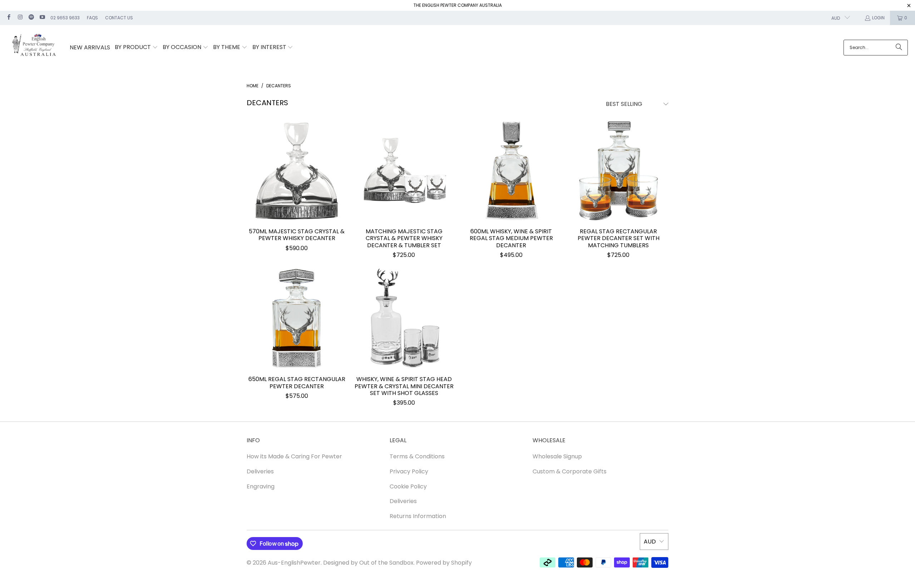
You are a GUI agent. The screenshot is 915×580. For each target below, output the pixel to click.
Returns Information (418, 516)
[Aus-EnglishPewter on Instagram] (19, 18)
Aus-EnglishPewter (294, 563)
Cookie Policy (408, 486)
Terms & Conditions (417, 456)
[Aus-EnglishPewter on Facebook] (8, 18)
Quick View (297, 188)
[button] (136, 47)
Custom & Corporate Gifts (570, 471)
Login (878, 18)
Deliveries (260, 471)
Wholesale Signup (557, 456)
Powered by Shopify (444, 563)
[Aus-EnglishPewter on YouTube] (42, 18)
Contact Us (119, 18)
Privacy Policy (409, 471)
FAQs (92, 18)
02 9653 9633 (65, 18)
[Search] (899, 47)
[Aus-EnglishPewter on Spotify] (31, 18)
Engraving (260, 486)
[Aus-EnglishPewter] (35, 48)
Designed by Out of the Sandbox (368, 563)
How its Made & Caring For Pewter (294, 456)
